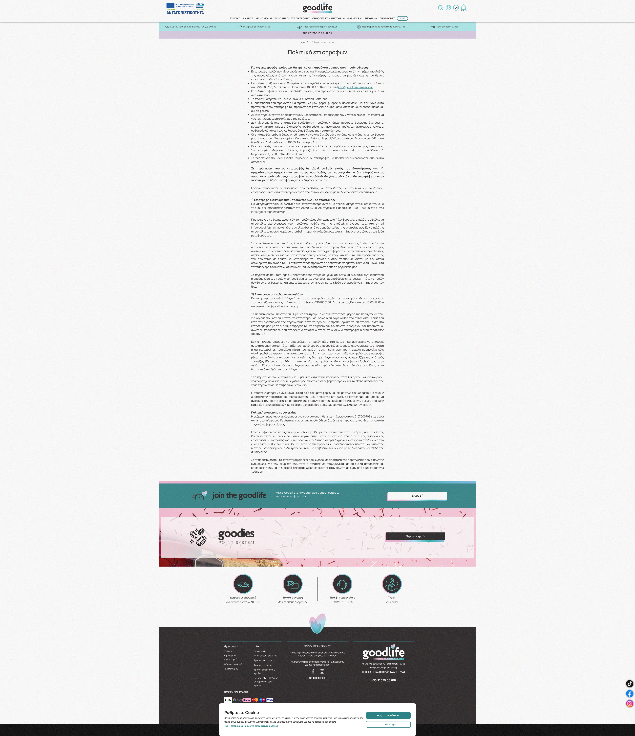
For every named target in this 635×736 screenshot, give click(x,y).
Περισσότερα (388, 724)
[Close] (411, 708)
